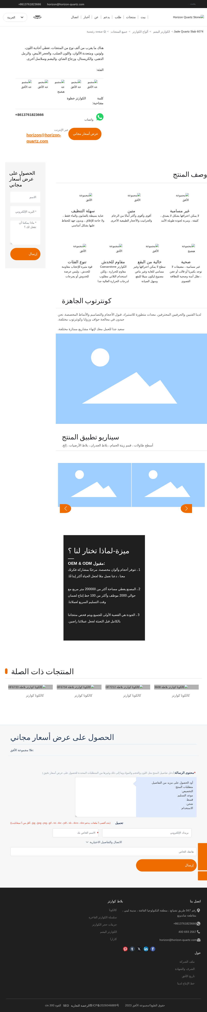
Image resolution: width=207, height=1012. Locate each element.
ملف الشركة (187, 961)
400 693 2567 (187, 931)
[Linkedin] (146, 948)
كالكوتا (113, 910)
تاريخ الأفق (188, 976)
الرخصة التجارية (80, 1005)
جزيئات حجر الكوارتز (104, 924)
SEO (66, 1005)
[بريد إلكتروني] (202, 856)
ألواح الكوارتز (140, 31)
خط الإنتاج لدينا (186, 983)
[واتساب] (202, 847)
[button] (186, 508)
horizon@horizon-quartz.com (65, 4)
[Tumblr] (132, 948)
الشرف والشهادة (185, 968)
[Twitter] (139, 948)
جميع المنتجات (119, 31)
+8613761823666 (29, 4)
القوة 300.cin (53, 1005)
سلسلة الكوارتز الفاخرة (103, 917)
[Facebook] (152, 948)
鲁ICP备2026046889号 (104, 1005)
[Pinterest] (125, 948)
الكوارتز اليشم (161, 31)
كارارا (113, 939)
